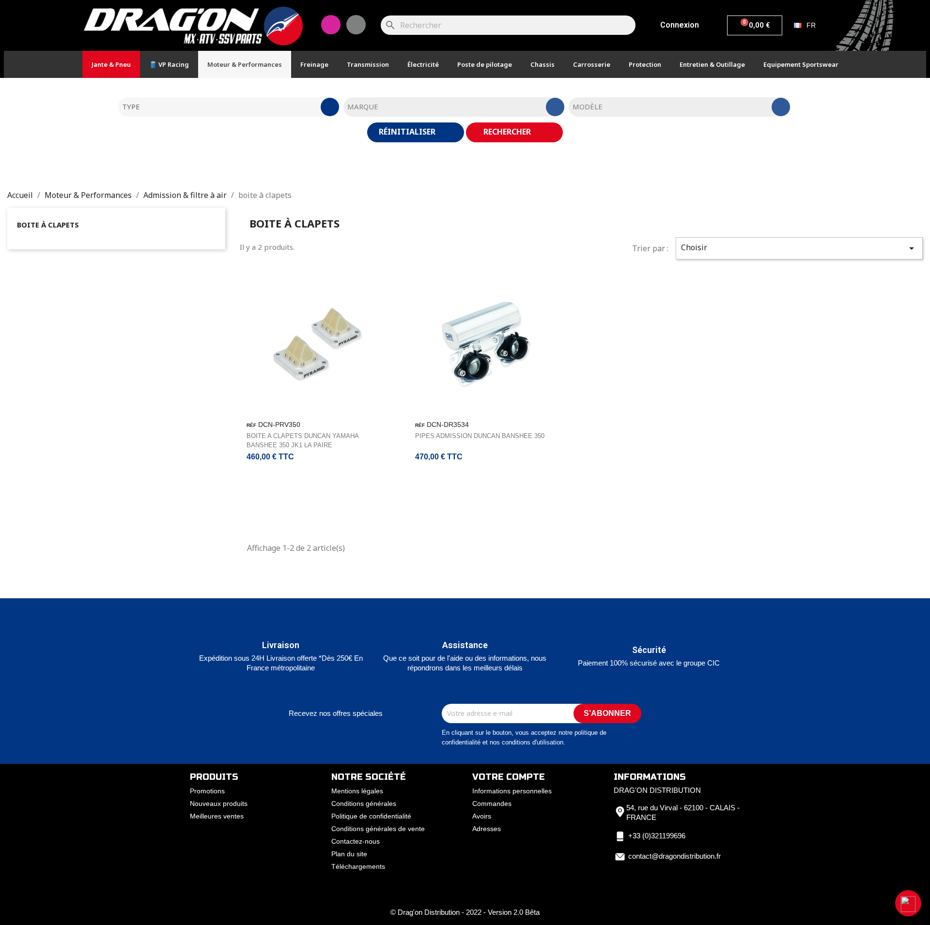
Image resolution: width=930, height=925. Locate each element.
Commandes (492, 803)
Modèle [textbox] (588, 106)
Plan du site (349, 854)
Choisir (799, 248)
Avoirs (481, 816)
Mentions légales (357, 791)
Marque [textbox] (362, 106)
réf (251, 425)
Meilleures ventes (217, 816)
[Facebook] (356, 24)
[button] (908, 903)
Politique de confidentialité (371, 816)
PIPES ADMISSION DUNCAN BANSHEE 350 (479, 436)
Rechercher (508, 131)
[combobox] (229, 107)
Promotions (207, 791)
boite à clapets (48, 224)
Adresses (486, 829)
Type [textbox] (131, 106)
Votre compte (508, 777)
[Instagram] (331, 24)
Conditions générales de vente (378, 829)
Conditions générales (363, 803)
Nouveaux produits (219, 803)
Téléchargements (358, 866)
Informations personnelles (512, 791)
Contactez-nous (355, 841)
